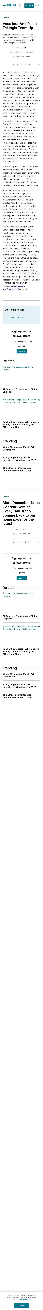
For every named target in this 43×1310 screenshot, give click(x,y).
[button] (4, 5)
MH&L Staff (21, 48)
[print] (39, 64)
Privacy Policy (25, 1299)
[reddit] (25, 64)
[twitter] (21, 64)
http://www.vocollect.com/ (15, 289)
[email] (29, 64)
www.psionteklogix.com (14, 286)
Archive (6, 18)
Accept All (21, 1305)
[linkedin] (17, 64)
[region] (21, 1301)
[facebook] (13, 64)
